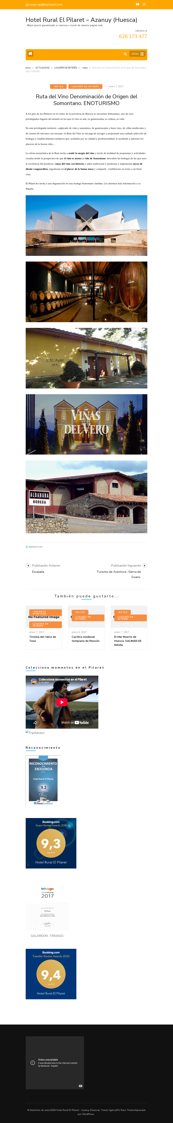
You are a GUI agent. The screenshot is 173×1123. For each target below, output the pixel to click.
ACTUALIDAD (42, 67)
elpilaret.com (35, 546)
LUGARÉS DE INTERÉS (65, 67)
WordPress (88, 1114)
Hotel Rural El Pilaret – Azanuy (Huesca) (82, 20)
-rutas (85, 67)
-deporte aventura (39, 612)
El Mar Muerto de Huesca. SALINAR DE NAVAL (127, 641)
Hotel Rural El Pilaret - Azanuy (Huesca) (78, 1110)
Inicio (28, 67)
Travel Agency (109, 1110)
